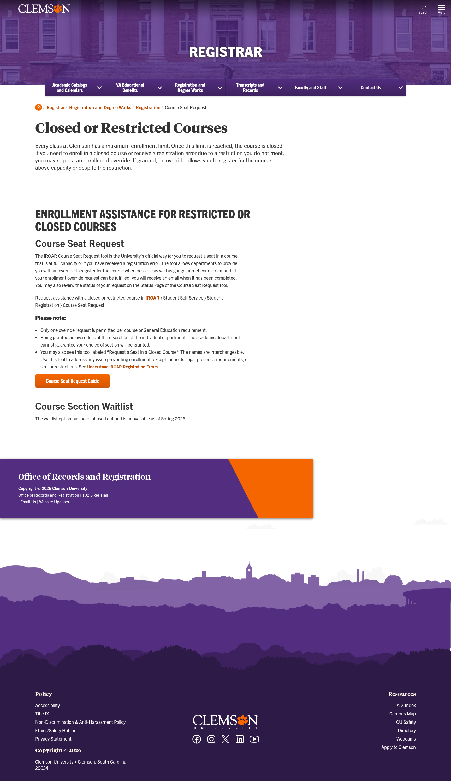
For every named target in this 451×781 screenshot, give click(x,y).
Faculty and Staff (310, 87)
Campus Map (402, 713)
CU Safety (406, 722)
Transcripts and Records (250, 87)
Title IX (42, 713)
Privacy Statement (53, 739)
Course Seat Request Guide (72, 380)
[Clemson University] (44, 13)
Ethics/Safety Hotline (55, 730)
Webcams (406, 739)
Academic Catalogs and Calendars (69, 87)
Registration (148, 107)
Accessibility (47, 705)
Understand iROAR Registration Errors (122, 366)
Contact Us (371, 87)
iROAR (152, 298)
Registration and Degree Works (190, 87)
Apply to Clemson (398, 747)
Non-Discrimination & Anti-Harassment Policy (80, 722)
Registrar (55, 107)
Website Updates (54, 501)
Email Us (28, 501)
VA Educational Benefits (130, 87)
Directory (407, 730)
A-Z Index (406, 705)
